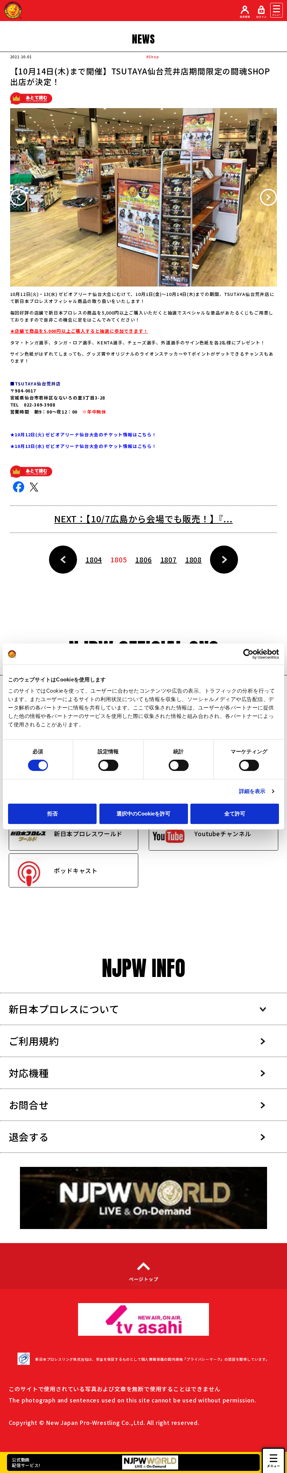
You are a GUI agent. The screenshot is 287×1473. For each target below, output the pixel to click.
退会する (29, 1137)
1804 (93, 559)
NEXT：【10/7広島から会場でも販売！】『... (143, 518)
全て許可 (234, 814)
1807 (168, 559)
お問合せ (29, 1105)
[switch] (108, 765)
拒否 (52, 814)
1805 (118, 559)
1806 (143, 559)
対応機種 (29, 1073)
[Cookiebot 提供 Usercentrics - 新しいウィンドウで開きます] (248, 654)
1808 (193, 559)
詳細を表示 (252, 791)
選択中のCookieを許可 (143, 814)
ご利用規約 (34, 1041)
